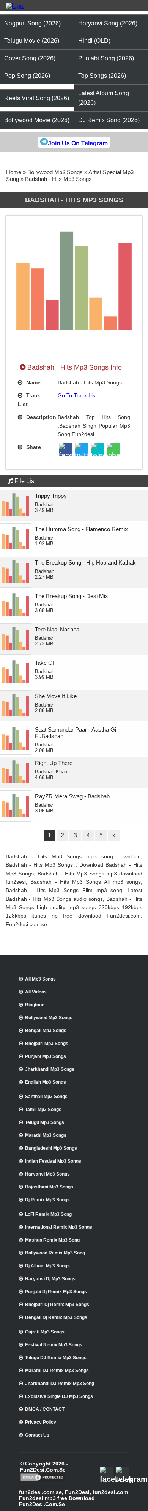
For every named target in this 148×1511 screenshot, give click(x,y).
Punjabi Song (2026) (106, 58)
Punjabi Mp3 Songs (45, 1056)
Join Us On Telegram (78, 143)
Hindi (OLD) (94, 41)
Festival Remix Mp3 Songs (53, 1344)
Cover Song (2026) (29, 58)
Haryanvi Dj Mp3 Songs (50, 1278)
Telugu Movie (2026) (31, 41)
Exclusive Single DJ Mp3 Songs (59, 1396)
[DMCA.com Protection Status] (43, 1480)
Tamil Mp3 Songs (43, 1109)
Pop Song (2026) (27, 75)
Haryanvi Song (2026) (107, 23)
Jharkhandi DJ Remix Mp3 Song (59, 1383)
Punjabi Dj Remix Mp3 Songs (56, 1291)
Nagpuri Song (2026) (32, 23)
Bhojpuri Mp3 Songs (46, 1043)
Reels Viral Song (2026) (36, 98)
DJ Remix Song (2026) (109, 120)
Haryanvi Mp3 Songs (47, 1174)
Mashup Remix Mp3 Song (52, 1240)
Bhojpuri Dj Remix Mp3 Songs (57, 1304)
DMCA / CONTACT (45, 1409)
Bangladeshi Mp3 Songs (51, 1148)
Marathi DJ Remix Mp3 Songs (57, 1370)
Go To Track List (77, 395)
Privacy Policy (40, 1422)
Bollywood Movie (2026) (36, 120)
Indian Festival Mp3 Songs (53, 1161)
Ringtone (34, 1004)
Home (13, 172)
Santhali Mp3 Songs (46, 1096)
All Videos (36, 992)
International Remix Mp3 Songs (58, 1227)
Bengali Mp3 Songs (45, 1030)
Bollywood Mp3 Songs (55, 172)
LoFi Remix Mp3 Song (48, 1214)
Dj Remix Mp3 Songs (47, 1200)
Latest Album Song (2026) (103, 98)
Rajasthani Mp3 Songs (49, 1187)
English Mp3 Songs (45, 1082)
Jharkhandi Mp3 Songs (49, 1069)
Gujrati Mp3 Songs (45, 1332)
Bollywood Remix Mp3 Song (55, 1253)
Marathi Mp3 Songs (45, 1135)
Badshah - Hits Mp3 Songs (58, 179)
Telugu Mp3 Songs (44, 1122)
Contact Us (37, 1435)
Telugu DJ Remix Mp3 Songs (56, 1357)
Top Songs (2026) (102, 75)
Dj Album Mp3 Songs (47, 1266)
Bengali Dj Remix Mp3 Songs (56, 1317)
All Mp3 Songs (40, 979)
